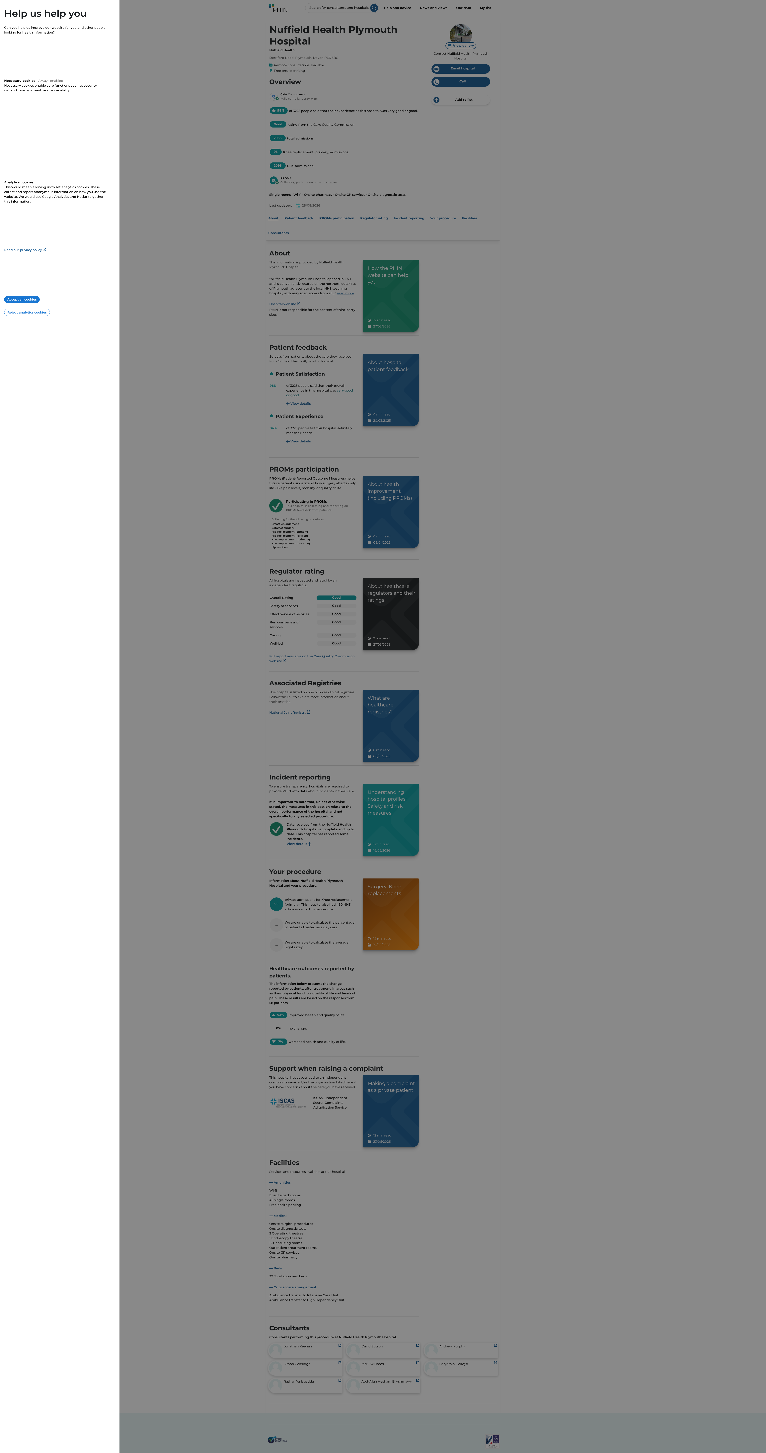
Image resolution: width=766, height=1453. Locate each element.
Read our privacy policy (23, 250)
